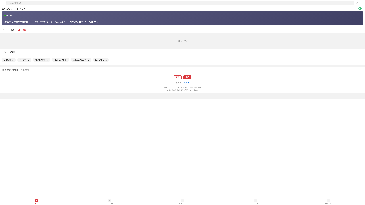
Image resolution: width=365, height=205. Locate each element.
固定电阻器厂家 (101, 60)
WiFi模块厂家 (24, 60)
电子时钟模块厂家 (41, 60)
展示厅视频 (25, 70)
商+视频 (22, 29)
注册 (187, 77)
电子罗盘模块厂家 (60, 60)
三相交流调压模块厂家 (81, 60)
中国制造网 (6, 70)
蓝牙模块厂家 (8, 60)
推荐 (4, 30)
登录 (178, 77)
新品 (12, 30)
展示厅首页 (15, 70)
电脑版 (186, 82)
